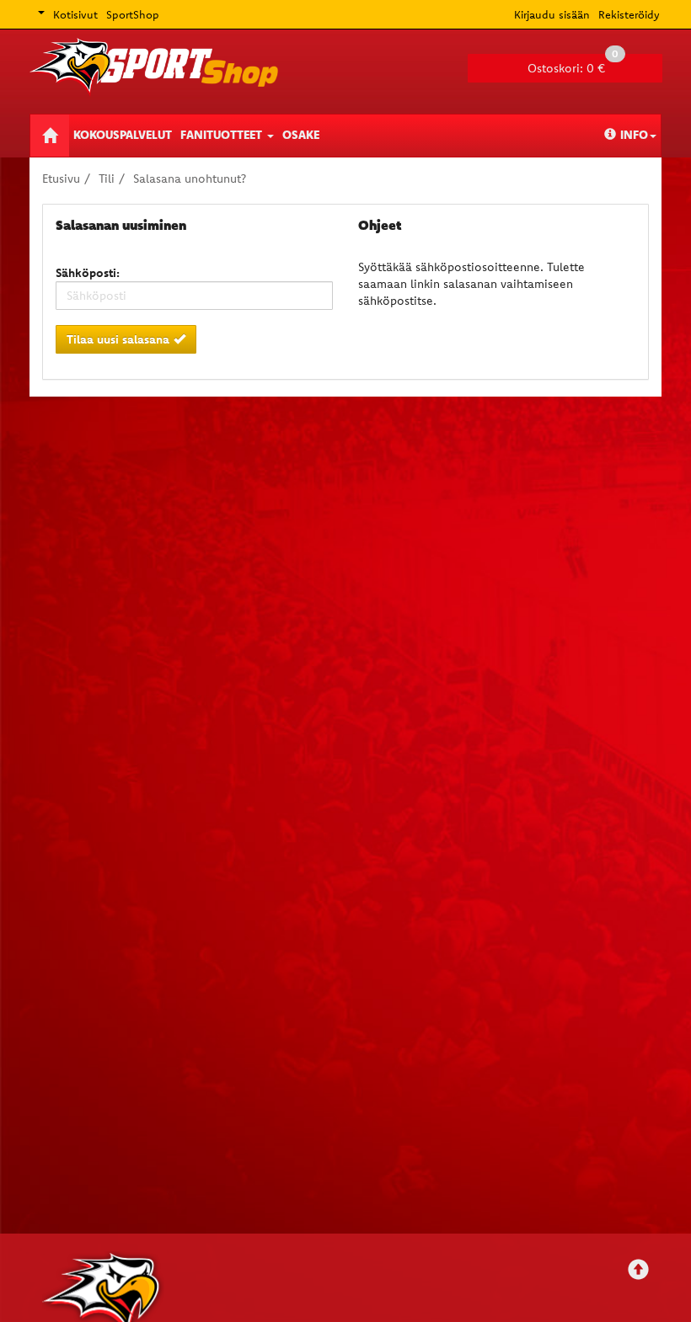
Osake (300, 134)
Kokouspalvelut (122, 134)
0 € (573, 65)
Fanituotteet (222, 134)
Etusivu (61, 178)
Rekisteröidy (629, 14)
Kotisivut (75, 14)
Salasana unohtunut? (189, 178)
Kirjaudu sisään (552, 14)
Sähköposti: (88, 272)
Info (634, 134)
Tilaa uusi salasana (118, 339)
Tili (107, 178)
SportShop (132, 14)
